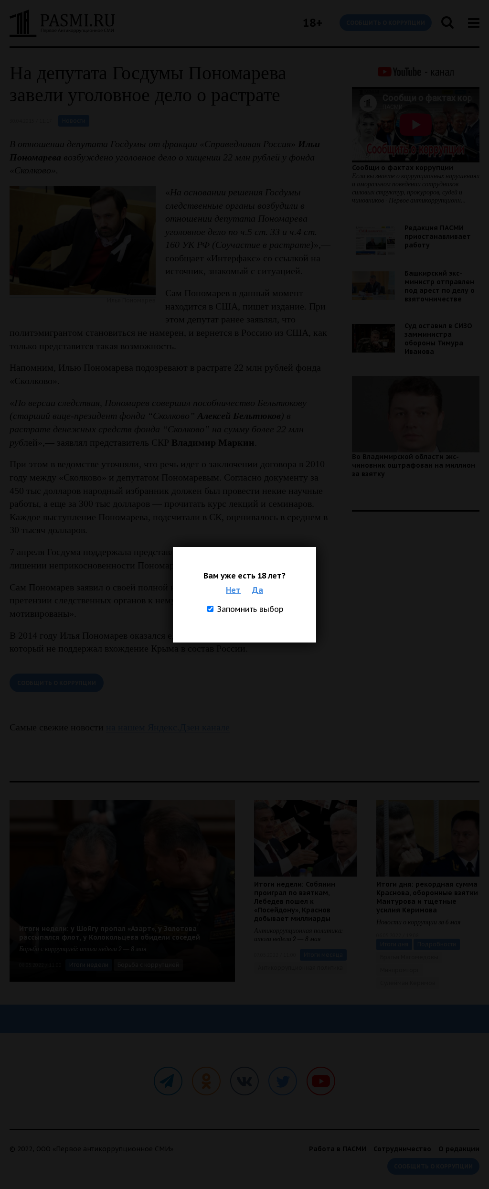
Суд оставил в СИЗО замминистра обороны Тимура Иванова (438, 338)
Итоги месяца (323, 954)
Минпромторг (399, 970)
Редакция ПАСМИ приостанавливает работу (437, 236)
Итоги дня (394, 944)
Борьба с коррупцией (148, 964)
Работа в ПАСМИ (337, 1149)
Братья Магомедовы (409, 957)
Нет (233, 590)
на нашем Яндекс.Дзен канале (168, 727)
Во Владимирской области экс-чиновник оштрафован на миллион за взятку (413, 465)
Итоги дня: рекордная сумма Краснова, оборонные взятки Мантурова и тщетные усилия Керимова (427, 897)
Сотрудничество (402, 1149)
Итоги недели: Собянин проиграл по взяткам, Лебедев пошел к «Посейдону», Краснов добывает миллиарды (294, 901)
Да (257, 590)
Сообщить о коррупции (385, 22)
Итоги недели (88, 964)
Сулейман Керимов (408, 982)
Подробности (436, 944)
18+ (312, 22)
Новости (73, 120)
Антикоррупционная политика (300, 967)
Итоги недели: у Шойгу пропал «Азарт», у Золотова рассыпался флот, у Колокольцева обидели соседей (109, 933)
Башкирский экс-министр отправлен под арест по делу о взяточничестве (439, 286)
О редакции (458, 1149)
